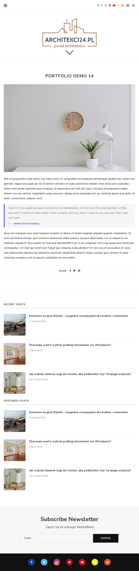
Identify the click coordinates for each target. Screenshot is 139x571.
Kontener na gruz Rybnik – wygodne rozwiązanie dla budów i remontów (78, 316)
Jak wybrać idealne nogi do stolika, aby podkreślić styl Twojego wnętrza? (80, 374)
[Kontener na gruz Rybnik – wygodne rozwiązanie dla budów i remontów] (15, 325)
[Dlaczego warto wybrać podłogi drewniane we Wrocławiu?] (15, 354)
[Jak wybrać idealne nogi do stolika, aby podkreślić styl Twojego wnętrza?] (15, 383)
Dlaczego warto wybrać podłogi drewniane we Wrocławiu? (70, 345)
